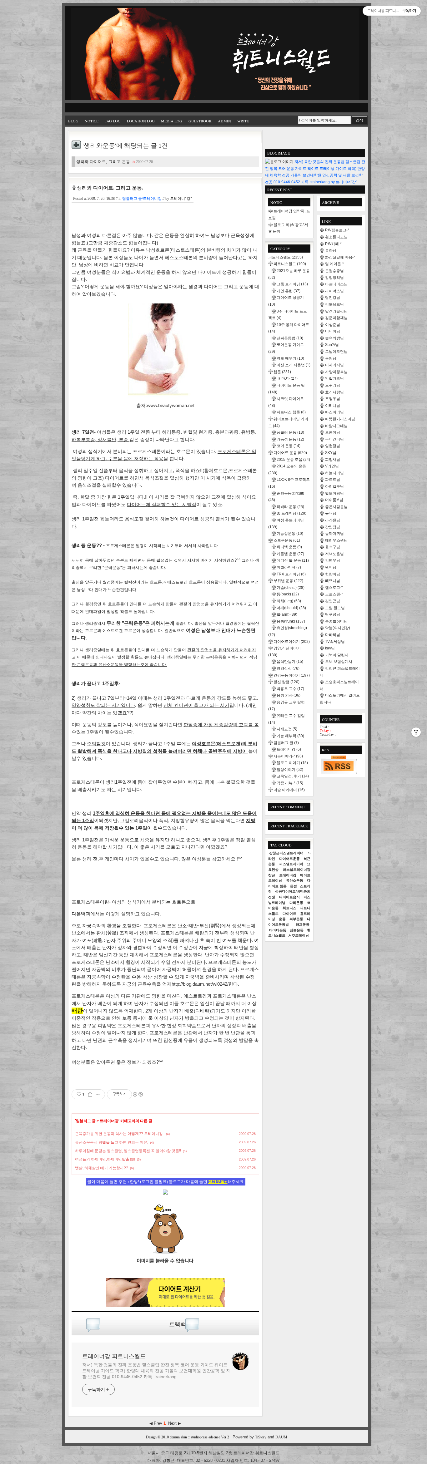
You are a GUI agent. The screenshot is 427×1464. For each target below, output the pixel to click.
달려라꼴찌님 (336, 311)
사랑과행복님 (336, 372)
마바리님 (332, 635)
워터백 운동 (289, 547)
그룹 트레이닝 (292, 284)
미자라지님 (334, 365)
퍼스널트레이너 (291, 864)
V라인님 (332, 466)
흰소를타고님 (336, 237)
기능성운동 (290, 533)
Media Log (171, 120)
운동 (282, 919)
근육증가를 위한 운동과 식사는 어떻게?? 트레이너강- (119, 1133)
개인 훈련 (288, 291)
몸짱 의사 (288, 695)
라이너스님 (334, 291)
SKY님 (330, 453)
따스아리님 (334, 412)
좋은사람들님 (336, 507)
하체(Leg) (289, 601)
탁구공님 (332, 614)
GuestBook (200, 120)
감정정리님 (334, 277)
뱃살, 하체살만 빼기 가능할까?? (101, 1168)
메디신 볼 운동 (293, 560)
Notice (91, 120)
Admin (224, 120)
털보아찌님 (334, 493)
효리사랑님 (334, 392)
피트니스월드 (285, 257)
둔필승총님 (334, 271)
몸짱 (293, 886)
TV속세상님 (335, 641)
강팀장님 (332, 527)
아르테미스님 (336, 284)
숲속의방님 (334, 338)
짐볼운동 (297, 930)
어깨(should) (291, 608)
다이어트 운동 (290, 453)
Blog (73, 120)
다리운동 (296, 903)
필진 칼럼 (286, 682)
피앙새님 (332, 459)
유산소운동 (294, 880)
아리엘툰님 (334, 486)
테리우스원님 (336, 540)
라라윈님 (332, 520)
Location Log (141, 120)
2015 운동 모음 (293, 459)
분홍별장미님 (336, 621)
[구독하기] (338, 764)
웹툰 (282, 372)
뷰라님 (330, 250)
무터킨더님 (334, 439)
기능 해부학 (290, 736)
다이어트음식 (289, 897)
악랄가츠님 (334, 378)
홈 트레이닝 (291, 513)
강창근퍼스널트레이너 (286, 853)
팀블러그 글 (86, 1121)
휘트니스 (289, 908)
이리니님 (332, 405)
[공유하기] (90, 1094)
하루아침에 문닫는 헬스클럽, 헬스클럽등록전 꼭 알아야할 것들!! (128, 1151)
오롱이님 (332, 432)
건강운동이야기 (292, 675)
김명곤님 (332, 601)
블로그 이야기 (292, 763)
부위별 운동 (288, 581)
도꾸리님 (332, 385)
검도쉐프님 (334, 304)
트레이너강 (109, 1121)
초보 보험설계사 (338, 661)
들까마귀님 (334, 533)
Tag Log (113, 120)
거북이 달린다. (337, 655)
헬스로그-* (334, 587)
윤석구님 (332, 547)
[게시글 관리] (98, 1094)
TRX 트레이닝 (291, 574)
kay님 (330, 648)
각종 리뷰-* (290, 783)
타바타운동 (277, 930)
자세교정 (287, 729)
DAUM (281, 1437)
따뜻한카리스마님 (340, 419)
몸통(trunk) (291, 621)
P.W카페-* (333, 244)
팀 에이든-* (334, 264)
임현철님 (332, 446)
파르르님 (332, 479)
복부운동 (296, 919)
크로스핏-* (334, 594)
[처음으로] (215, 54)
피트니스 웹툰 (291, 412)
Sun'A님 (332, 345)
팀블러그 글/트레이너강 (142, 198)
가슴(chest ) (290, 587)
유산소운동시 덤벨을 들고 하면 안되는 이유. (111, 1142)
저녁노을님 (334, 554)
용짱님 (330, 358)
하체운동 (302, 924)
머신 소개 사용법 (293, 365)
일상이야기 (290, 769)
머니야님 (332, 331)
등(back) (288, 594)
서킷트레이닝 (298, 935)
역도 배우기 (290, 358)
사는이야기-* (288, 756)
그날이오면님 (336, 351)
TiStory (260, 1437)
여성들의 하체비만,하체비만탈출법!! (105, 1159)
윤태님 (330, 513)
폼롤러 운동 (290, 432)
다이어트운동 (289, 858)
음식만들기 (290, 661)
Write (243, 120)
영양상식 (288, 668)
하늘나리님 (334, 473)
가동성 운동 (290, 439)
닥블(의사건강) (337, 628)
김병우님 (332, 560)
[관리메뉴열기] (416, 732)
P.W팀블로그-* (337, 230)
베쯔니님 (332, 581)
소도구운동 (287, 540)
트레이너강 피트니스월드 (114, 1356)
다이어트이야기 (292, 641)
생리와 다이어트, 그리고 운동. (114, 161)
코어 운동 (288, 446)
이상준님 (332, 325)
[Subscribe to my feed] (165, 1272)
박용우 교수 (290, 689)
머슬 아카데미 (289, 790)
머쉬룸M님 (334, 500)
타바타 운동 (290, 507)
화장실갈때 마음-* (340, 257)
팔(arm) (287, 614)
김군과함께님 (336, 318)
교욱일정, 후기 (293, 776)
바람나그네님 (336, 426)
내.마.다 (287, 378)
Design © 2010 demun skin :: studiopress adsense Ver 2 (187, 1437)
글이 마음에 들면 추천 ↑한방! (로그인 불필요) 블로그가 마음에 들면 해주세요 (165, 1181)
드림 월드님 (335, 608)
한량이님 (332, 574)
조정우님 (332, 399)
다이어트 (289, 913)
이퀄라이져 (289, 567)
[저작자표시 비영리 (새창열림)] (137, 1094)
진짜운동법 (290, 338)
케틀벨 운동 (290, 554)
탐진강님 (332, 297)
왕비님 (330, 567)
